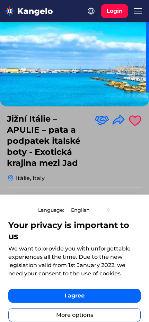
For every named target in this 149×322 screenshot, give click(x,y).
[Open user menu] (138, 11)
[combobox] (91, 210)
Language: (51, 210)
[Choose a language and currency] (91, 11)
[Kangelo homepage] (28, 11)
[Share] (118, 120)
